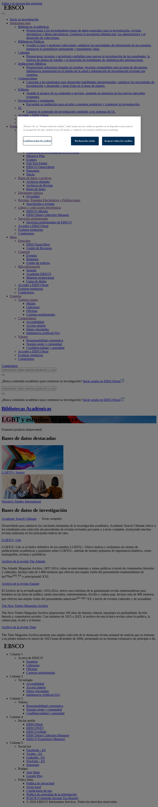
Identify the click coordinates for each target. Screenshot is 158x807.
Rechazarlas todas (85, 141)
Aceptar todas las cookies (118, 141)
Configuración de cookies (37, 140)
